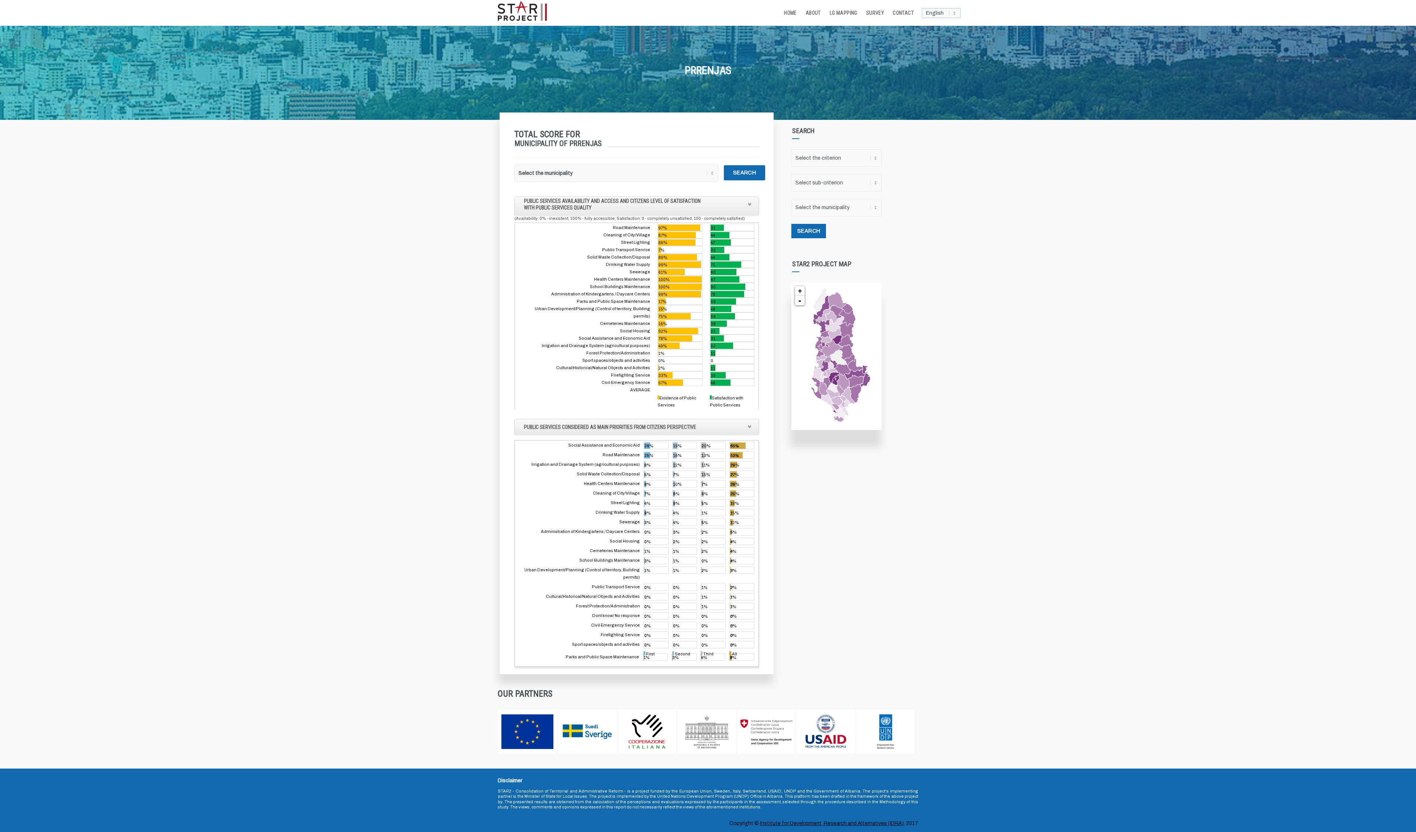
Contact (903, 13)
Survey (875, 13)
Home (790, 13)
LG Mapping (843, 13)
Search (744, 173)
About (813, 13)
